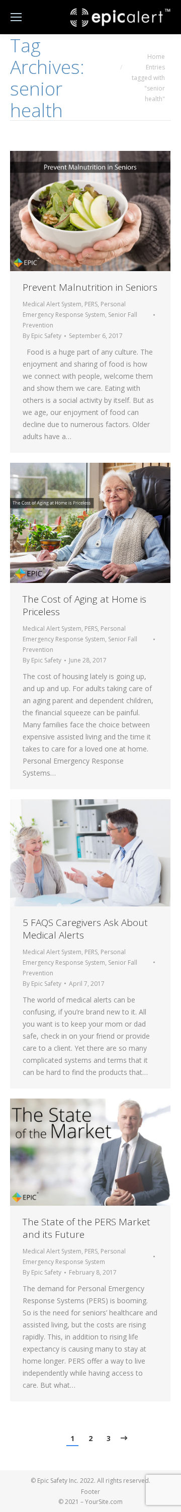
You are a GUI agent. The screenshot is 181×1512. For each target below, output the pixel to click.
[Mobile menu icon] (16, 17)
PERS (91, 304)
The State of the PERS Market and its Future (86, 1228)
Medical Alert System (52, 304)
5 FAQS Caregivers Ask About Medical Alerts (85, 929)
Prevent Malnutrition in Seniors (90, 287)
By (42, 335)
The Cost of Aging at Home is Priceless (84, 605)
